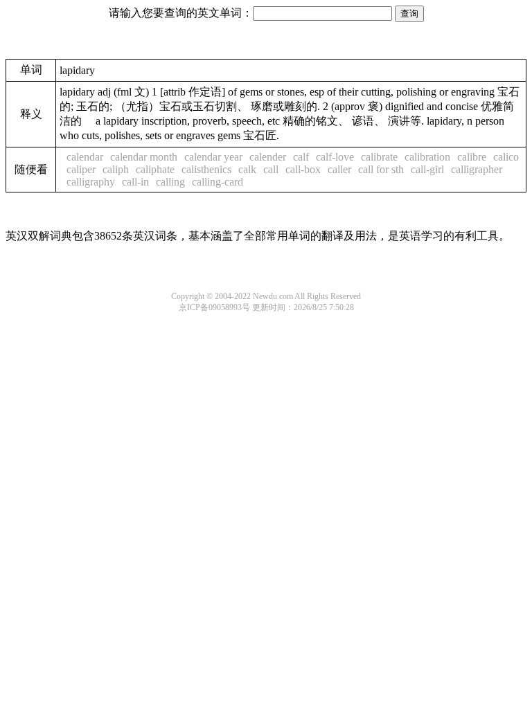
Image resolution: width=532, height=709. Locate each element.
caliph (116, 169)
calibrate (379, 157)
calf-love (335, 157)
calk (247, 169)
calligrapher (476, 169)
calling (170, 182)
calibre (471, 157)
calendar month (143, 157)
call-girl (427, 169)
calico (506, 157)
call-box (303, 169)
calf (301, 157)
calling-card (217, 182)
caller (339, 169)
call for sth (381, 169)
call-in (135, 182)
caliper (81, 169)
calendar (84, 157)
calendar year (213, 157)
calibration (427, 157)
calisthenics (206, 169)
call (270, 169)
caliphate (155, 169)
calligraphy (90, 182)
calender (267, 157)
